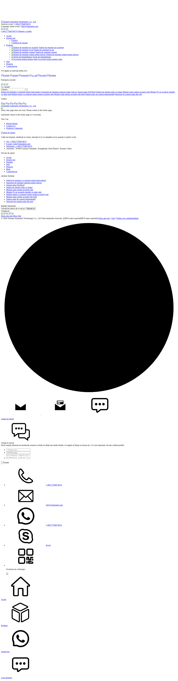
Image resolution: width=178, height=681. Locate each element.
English (6, 75)
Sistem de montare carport (46, 52)
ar (17, 103)
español (15, 75)
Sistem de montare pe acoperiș (51, 47)
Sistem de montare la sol (44, 50)
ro (25, 103)
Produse (9, 45)
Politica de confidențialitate (127, 218)
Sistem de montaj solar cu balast (109, 92)
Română (52, 75)
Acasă (8, 36)
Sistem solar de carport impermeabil (100, 94)
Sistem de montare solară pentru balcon (62, 54)
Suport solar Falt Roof (86, 92)
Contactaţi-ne (11, 66)
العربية (34, 75)
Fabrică (14, 40)
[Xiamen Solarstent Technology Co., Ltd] (18, 22)
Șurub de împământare (42, 57)
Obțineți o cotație (25, 31)
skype (48, 545)
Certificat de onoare (19, 43)
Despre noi (10, 38)
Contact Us (11, 126)
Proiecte (9, 64)
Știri (8, 61)
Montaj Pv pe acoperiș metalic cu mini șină (23, 192)
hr (21, 103)
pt (13, 103)
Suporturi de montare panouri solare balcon (59, 92)
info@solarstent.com (29, 26)
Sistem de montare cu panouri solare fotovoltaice (21, 92)
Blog (8, 169)
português (25, 75)
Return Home (11, 123)
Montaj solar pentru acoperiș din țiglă (69, 94)
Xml (113, 218)
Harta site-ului (7, 216)
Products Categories (14, 128)
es (8, 103)
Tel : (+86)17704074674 (16, 141)
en (4, 103)
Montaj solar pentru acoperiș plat (136, 92)
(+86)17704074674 (22, 24)
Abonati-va (31, 209)
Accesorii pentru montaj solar (50, 59)
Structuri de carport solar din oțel (128, 94)
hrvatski (43, 75)
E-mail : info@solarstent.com (18, 144)
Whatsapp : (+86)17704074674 (19, 146)
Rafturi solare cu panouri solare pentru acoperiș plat (32, 94)
